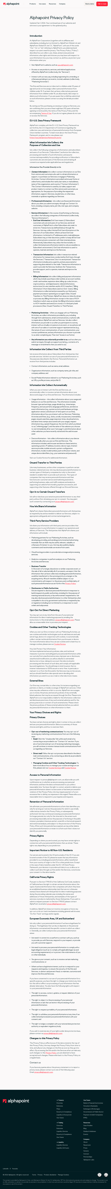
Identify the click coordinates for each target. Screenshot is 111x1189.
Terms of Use (46, 113)
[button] (32, 4)
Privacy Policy (70, 583)
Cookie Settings (55, 768)
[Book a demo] (89, 4)
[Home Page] (11, 4)
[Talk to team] (102, 4)
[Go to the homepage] (16, 1101)
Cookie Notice (60, 644)
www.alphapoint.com (65, 65)
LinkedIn (5, 1169)
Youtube (15, 1169)
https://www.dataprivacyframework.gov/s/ (45, 138)
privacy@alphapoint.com (64, 502)
